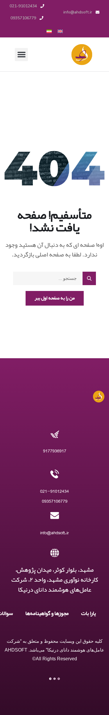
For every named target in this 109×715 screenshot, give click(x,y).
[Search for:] (54, 278)
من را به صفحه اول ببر (55, 298)
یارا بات (88, 613)
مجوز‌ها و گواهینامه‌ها (47, 613)
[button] (21, 54)
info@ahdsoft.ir (54, 533)
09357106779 (54, 501)
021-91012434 (54, 491)
